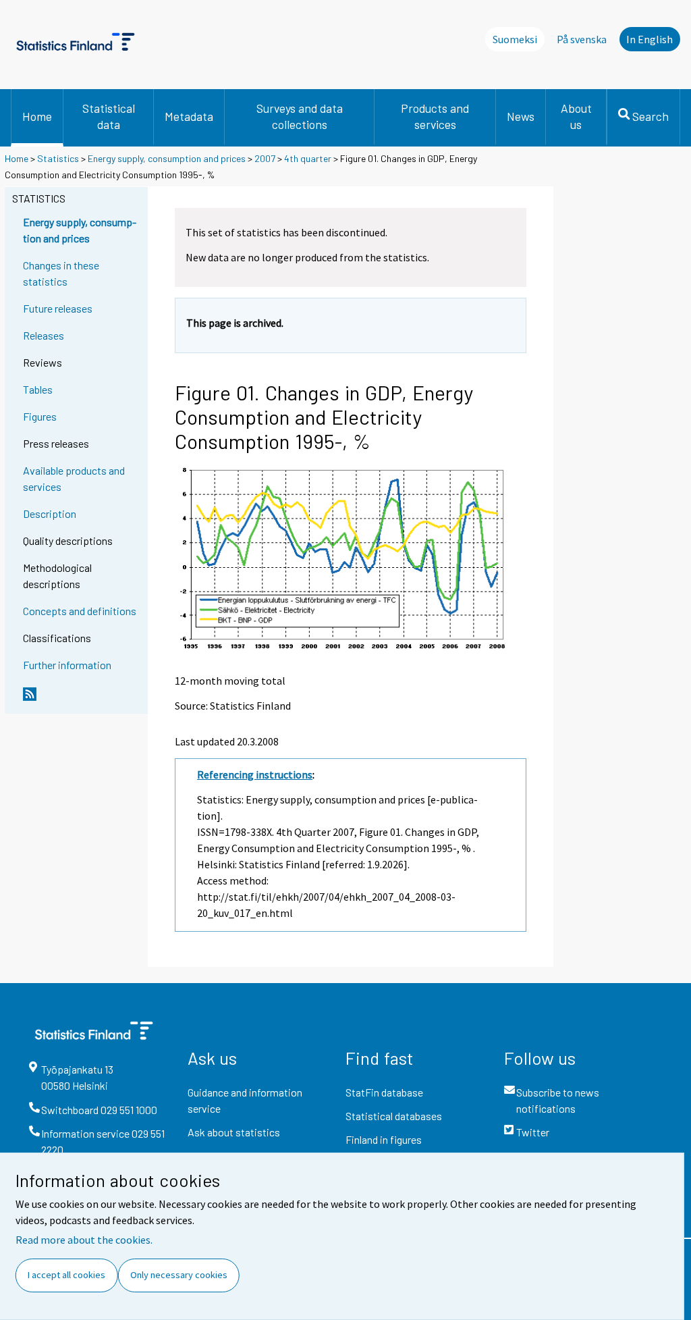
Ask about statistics (234, 1132)
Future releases (57, 308)
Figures (40, 416)
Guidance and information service (245, 1100)
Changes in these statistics (61, 273)
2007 (264, 158)
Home (37, 116)
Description (49, 513)
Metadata (189, 116)
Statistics (58, 158)
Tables (38, 389)
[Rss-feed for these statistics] (82, 699)
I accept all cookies (66, 1275)
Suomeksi (515, 39)
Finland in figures (384, 1139)
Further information (67, 664)
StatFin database (384, 1092)
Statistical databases (394, 1115)
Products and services (435, 116)
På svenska (582, 39)
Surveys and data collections (299, 116)
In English (649, 39)
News (520, 116)
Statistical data (108, 116)
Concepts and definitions (79, 610)
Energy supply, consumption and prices (167, 158)
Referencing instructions (254, 774)
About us (576, 116)
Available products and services (74, 478)
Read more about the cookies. (84, 1239)
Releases (43, 335)
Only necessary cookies (178, 1275)
